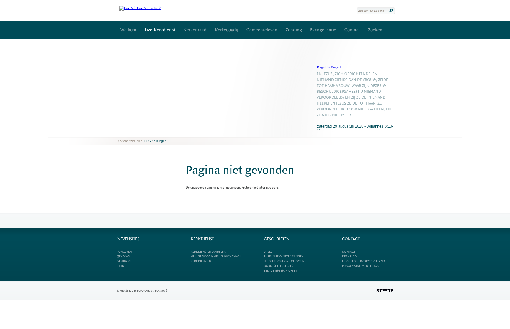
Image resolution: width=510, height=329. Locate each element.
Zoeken (375, 30)
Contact (352, 30)
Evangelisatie (323, 30)
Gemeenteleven (261, 30)
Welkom (128, 30)
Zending (294, 30)
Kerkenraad (195, 30)
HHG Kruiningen (155, 141)
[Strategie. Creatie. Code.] (384, 290)
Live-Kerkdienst (160, 30)
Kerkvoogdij (226, 30)
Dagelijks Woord (329, 67)
